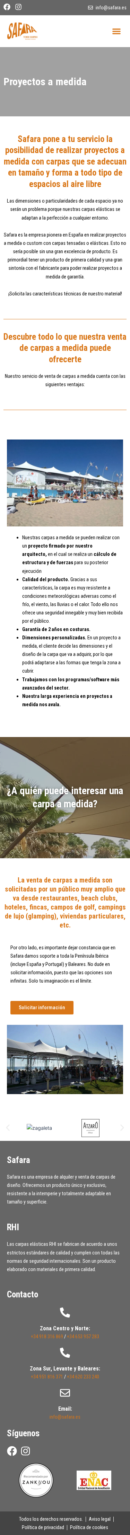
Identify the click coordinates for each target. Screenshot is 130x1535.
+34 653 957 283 (83, 1336)
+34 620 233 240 (83, 1377)
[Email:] (65, 1393)
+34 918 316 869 (47, 1336)
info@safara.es (65, 1417)
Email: (65, 1408)
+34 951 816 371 (47, 1377)
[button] (116, 31)
